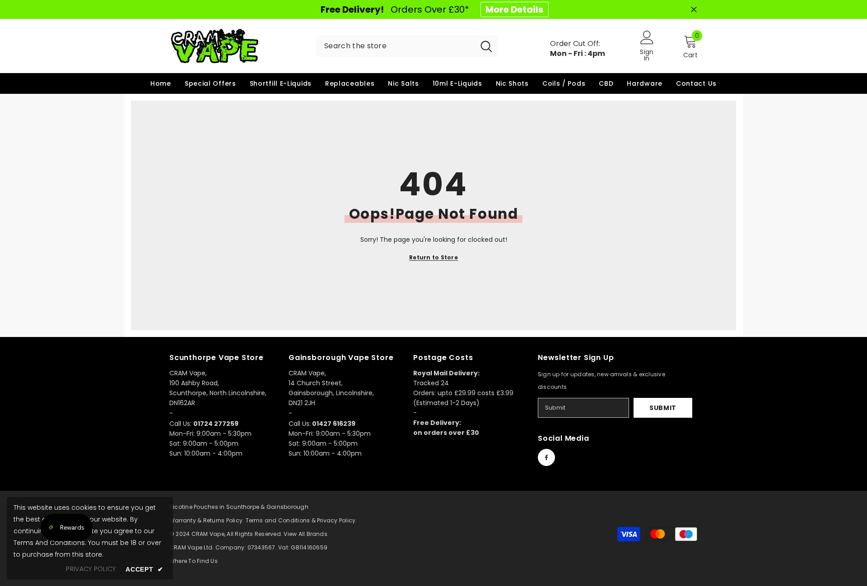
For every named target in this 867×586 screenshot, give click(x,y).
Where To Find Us (193, 561)
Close (694, 10)
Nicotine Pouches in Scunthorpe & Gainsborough (238, 507)
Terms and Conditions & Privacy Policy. (301, 520)
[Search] (407, 46)
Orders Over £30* (432, 9)
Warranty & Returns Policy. (206, 520)
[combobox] (395, 46)
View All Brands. (306, 534)
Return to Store (433, 257)
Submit (662, 407)
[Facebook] (546, 457)
